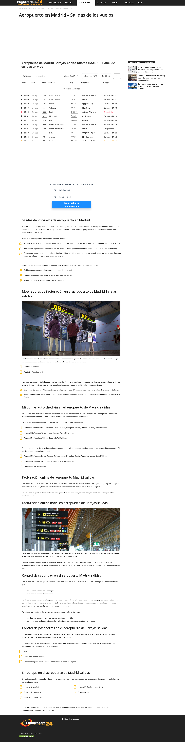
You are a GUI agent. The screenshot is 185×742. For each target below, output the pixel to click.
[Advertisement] (93, 38)
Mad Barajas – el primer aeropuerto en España (32, 8)
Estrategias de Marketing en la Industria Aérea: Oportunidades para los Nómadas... (150, 69)
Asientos (101, 3)
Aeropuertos (85, 3)
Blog (140, 3)
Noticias (129, 3)
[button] (164, 3)
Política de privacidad (70, 719)
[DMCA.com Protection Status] (38, 736)
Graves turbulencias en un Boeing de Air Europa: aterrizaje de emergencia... (151, 77)
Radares (69, 3)
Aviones (116, 3)
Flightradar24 (54, 3)
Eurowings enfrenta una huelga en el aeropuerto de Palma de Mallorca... (151, 86)
